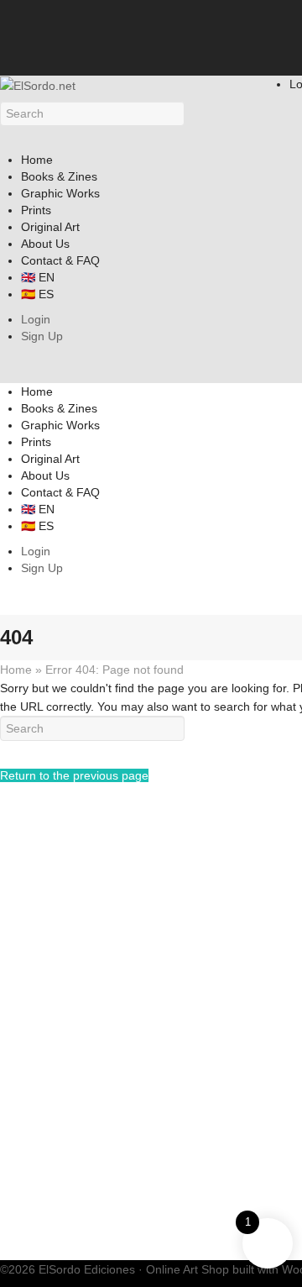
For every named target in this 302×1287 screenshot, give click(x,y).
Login (35, 319)
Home (16, 669)
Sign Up (42, 336)
